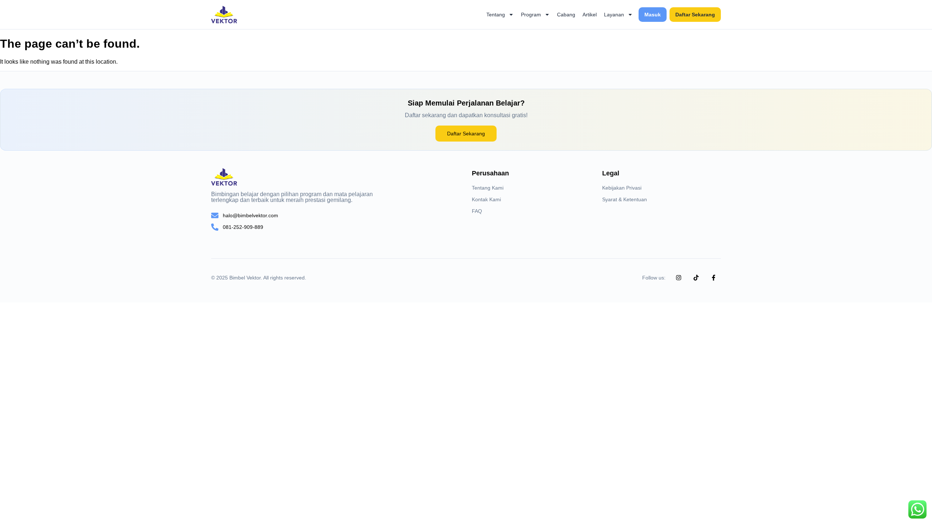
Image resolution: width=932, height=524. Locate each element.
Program (531, 14)
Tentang (495, 14)
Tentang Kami (487, 188)
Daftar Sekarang (695, 14)
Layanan (614, 14)
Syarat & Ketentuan (624, 199)
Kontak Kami (486, 199)
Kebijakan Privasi (621, 188)
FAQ (477, 211)
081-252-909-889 (243, 227)
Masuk (652, 14)
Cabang (566, 14)
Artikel (589, 14)
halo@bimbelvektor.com (250, 215)
